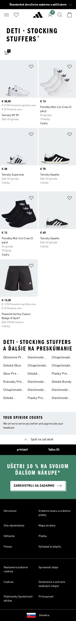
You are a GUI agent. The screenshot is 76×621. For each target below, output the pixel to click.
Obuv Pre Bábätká (9, 374)
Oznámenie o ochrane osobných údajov (52, 584)
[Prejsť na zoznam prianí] (16, 15)
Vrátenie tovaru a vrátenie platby (54, 513)
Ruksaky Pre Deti (12, 382)
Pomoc (8, 546)
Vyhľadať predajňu (50, 546)
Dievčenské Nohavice (36, 390)
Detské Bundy (61, 382)
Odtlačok (9, 536)
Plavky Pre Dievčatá (59, 374)
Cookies (9, 582)
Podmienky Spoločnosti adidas (18, 598)
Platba (43, 536)
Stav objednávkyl (14, 525)
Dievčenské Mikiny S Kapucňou (60, 399)
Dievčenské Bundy (36, 382)
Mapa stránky (47, 525)
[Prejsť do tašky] (69, 15)
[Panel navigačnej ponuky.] (6, 15)
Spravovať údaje (48, 567)
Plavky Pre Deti (35, 399)
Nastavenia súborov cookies (16, 569)
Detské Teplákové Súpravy (10, 399)
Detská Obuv (12, 365)
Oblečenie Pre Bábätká (13, 358)
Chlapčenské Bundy (61, 358)
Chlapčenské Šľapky (37, 366)
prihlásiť (22, 449)
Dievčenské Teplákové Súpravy (60, 390)
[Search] (60, 15)
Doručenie (10, 511)
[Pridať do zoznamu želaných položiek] (31, 67)
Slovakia (44, 615)
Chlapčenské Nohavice (12, 390)
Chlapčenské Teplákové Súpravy (61, 366)
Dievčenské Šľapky (36, 358)
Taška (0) (53, 449)
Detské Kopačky (34, 374)
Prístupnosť (46, 596)
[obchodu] (38, 16)
